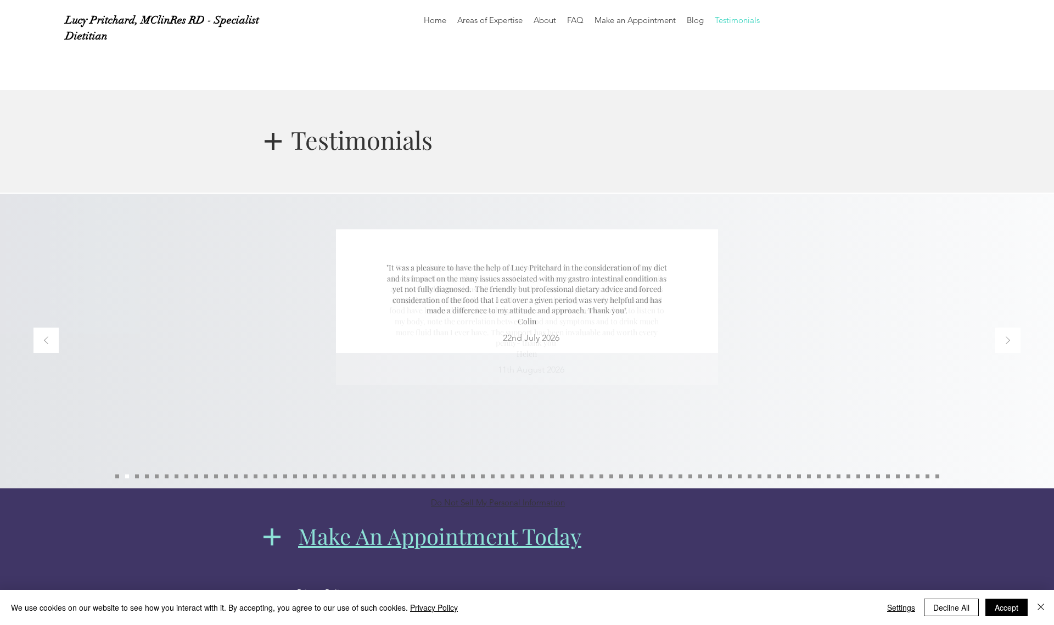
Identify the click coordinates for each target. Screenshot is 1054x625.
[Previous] (46, 341)
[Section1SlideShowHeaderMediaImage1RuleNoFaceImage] (512, 476)
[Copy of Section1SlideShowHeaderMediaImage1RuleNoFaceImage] (522, 476)
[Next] (1008, 341)
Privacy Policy (434, 607)
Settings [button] (901, 607)
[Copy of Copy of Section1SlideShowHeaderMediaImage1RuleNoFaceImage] (236, 476)
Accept (1006, 607)
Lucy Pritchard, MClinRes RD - (139, 20)
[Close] (1040, 607)
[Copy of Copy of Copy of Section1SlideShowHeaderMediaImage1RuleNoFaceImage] (117, 476)
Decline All (951, 607)
